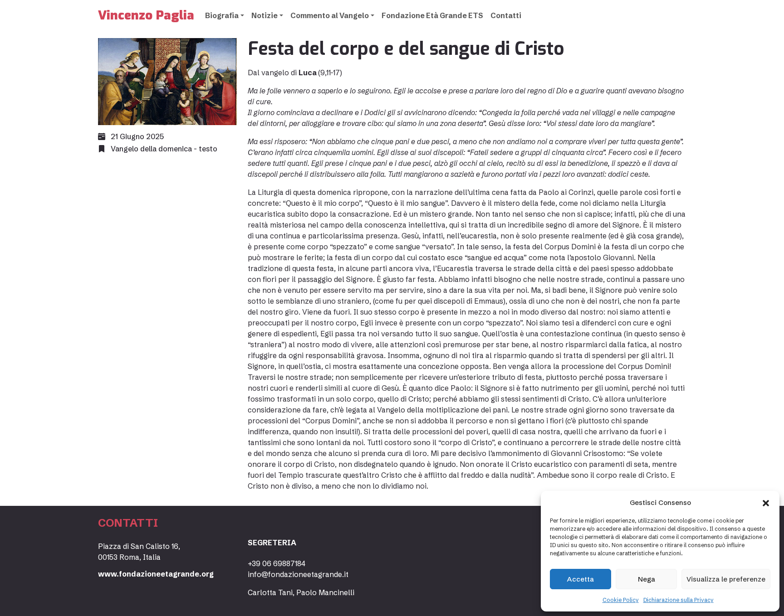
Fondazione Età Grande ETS (432, 15)
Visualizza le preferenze (725, 579)
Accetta (580, 579)
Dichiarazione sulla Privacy (678, 600)
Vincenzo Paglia (146, 15)
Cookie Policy (621, 600)
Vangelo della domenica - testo (164, 148)
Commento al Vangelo (329, 15)
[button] (765, 502)
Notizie (264, 15)
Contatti (505, 15)
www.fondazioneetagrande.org (156, 573)
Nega (646, 579)
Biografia (222, 15)
